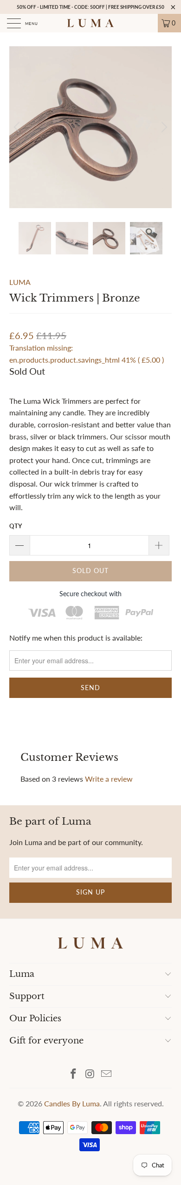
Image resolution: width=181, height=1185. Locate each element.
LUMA (20, 282)
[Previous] (18, 127)
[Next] (163, 127)
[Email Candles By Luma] (107, 1074)
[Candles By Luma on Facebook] (73, 1074)
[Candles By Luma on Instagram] (90, 1074)
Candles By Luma (72, 1103)
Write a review (109, 778)
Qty (15, 526)
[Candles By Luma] (90, 23)
